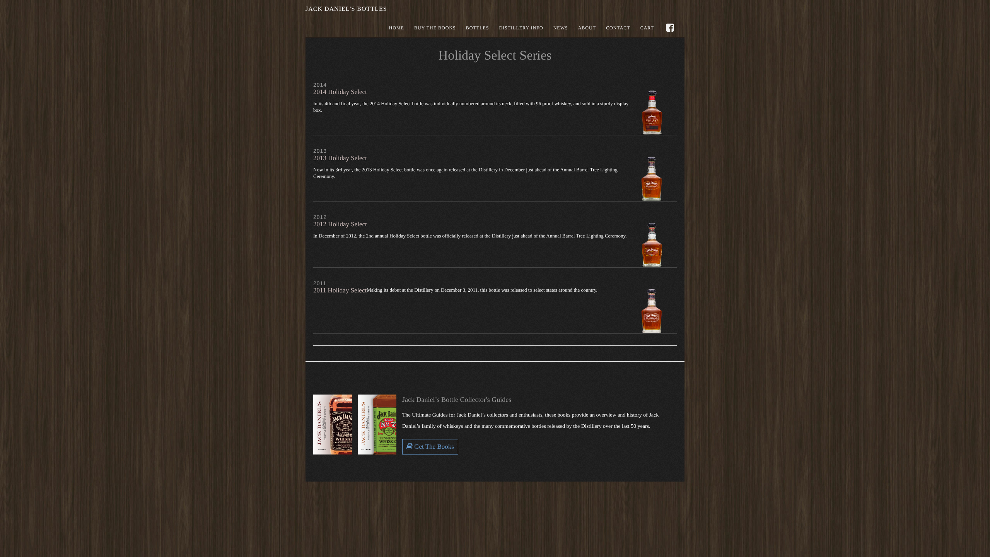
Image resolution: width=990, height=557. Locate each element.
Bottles (477, 28)
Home (396, 28)
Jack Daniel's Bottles (346, 9)
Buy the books (435, 28)
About (587, 28)
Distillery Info (521, 28)
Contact (618, 28)
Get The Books (433, 446)
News (560, 28)
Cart (647, 28)
